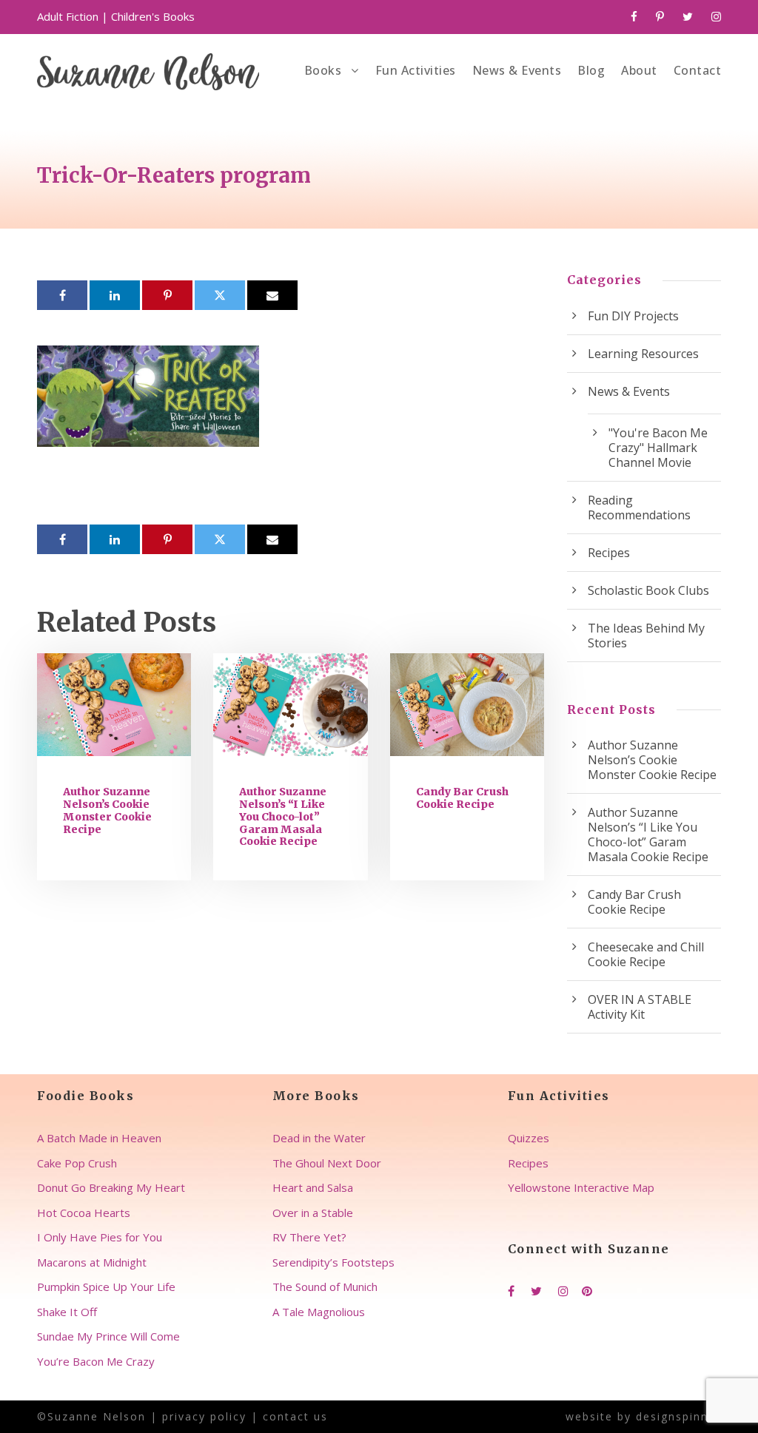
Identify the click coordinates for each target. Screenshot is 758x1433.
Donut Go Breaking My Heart (111, 1187)
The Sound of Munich (325, 1286)
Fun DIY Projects (633, 316)
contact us (295, 1416)
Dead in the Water (319, 1137)
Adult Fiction (67, 16)
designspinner (678, 1416)
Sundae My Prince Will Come (108, 1336)
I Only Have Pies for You (99, 1237)
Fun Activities (415, 70)
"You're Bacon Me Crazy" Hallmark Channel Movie (658, 448)
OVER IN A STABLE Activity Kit (639, 1006)
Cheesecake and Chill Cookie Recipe (646, 954)
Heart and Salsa (312, 1187)
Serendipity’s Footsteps (333, 1262)
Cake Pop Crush (77, 1163)
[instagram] (716, 16)
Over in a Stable (312, 1212)
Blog (591, 70)
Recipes (609, 552)
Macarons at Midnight (92, 1262)
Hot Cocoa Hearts (83, 1212)
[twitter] (687, 16)
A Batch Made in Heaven (99, 1137)
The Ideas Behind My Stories (646, 635)
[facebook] (634, 16)
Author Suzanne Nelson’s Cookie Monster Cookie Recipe (107, 810)
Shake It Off (67, 1311)
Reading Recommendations (639, 507)
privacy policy (204, 1416)
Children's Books (153, 16)
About (639, 70)
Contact (698, 70)
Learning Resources (643, 353)
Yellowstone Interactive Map (581, 1187)
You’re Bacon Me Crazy (96, 1361)
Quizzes (528, 1137)
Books (323, 70)
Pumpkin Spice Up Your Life (106, 1286)
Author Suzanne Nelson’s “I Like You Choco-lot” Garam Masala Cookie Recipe (282, 816)
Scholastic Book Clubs (648, 590)
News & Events (517, 70)
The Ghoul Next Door (326, 1163)
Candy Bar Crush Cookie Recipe (462, 798)
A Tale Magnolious (318, 1311)
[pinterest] (660, 16)
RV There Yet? (309, 1237)
